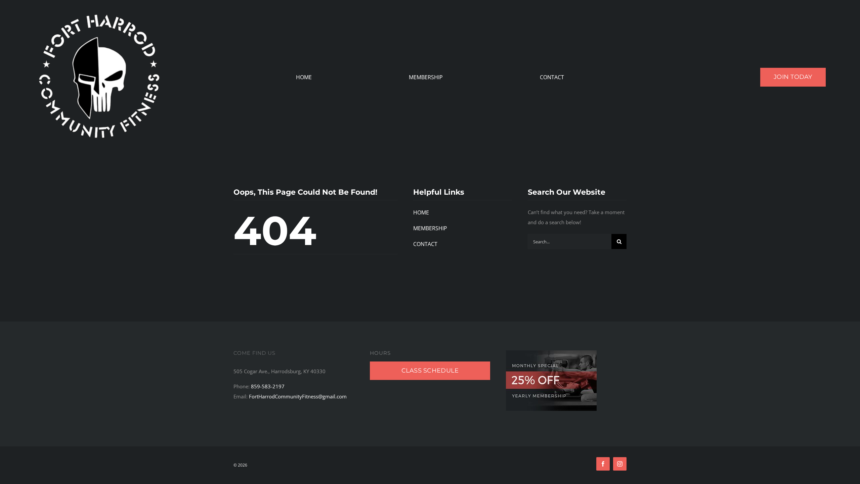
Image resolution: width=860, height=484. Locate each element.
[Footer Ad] (551, 352)
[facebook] (603, 464)
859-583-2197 (268, 386)
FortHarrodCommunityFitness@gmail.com (298, 396)
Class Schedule (430, 370)
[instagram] (620, 464)
